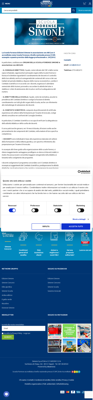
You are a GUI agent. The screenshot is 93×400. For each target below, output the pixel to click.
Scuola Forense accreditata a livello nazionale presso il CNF (35, 372)
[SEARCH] (73, 10)
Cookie (71, 380)
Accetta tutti (76, 226)
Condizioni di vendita (42, 380)
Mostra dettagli (79, 219)
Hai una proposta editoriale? (69, 252)
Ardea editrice (7, 295)
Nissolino (5, 303)
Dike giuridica (7, 287)
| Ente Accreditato (64, 372)
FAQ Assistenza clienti (38, 252)
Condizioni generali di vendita (23, 252)
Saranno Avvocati (54, 291)
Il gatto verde (7, 299)
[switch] (35, 210)
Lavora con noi (85, 250)
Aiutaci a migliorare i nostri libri (54, 252)
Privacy (65, 380)
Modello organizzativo (33, 384)
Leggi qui (26, 333)
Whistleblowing (62, 384)
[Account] (90, 3)
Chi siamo (22, 380)
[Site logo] (46, 3)
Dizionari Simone (8, 308)
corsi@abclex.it (75, 65)
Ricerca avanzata (85, 10)
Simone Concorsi (8, 283)
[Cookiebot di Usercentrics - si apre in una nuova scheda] (79, 172)
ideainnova (51, 367)
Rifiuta (46, 226)
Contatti (30, 380)
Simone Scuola (7, 291)
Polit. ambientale (49, 384)
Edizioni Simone (8, 279)
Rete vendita (56, 380)
